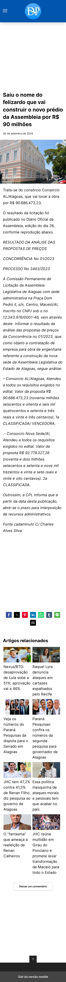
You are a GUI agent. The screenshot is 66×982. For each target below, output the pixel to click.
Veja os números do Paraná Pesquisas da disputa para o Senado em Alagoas (15, 735)
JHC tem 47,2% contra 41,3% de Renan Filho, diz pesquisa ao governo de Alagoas (17, 796)
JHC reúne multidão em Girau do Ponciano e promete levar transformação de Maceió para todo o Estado (45, 853)
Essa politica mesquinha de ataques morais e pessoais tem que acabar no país (45, 796)
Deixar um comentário (33, 886)
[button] (9, 615)
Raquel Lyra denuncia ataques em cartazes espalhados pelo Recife (42, 680)
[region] (33, 577)
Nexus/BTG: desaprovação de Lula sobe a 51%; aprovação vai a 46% (16, 677)
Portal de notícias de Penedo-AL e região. (33, 11)
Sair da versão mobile (33, 977)
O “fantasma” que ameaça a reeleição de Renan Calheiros (15, 845)
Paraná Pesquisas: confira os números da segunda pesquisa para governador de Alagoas (45, 738)
